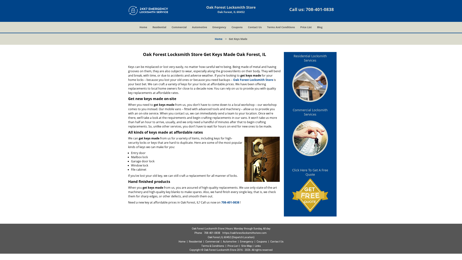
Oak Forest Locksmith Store (253, 80)
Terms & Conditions (212, 245)
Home (143, 27)
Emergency (219, 27)
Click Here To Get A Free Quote (310, 172)
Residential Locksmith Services (310, 58)
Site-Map (246, 245)
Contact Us (255, 27)
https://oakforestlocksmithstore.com (245, 232)
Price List (306, 27)
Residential (159, 27)
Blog (319, 27)
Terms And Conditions (281, 27)
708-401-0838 (320, 9)
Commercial (179, 27)
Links (258, 245)
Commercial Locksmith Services (310, 112)
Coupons (237, 27)
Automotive (199, 27)
